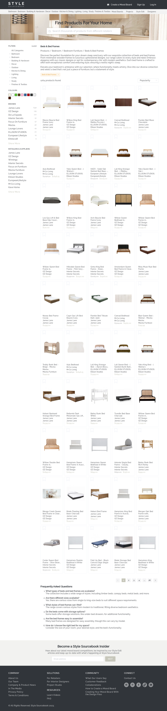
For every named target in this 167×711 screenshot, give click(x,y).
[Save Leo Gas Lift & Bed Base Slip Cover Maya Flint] (44, 185)
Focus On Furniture (22, 122)
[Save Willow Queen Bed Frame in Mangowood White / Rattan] (44, 234)
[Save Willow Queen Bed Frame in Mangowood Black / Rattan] (139, 381)
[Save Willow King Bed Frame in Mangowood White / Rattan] (68, 88)
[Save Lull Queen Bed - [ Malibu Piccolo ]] (92, 88)
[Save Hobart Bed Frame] (92, 479)
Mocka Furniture (16, 170)
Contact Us (130, 678)
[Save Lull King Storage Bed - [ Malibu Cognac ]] (115, 136)
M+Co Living (14, 184)
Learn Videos (53, 695)
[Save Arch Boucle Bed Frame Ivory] (92, 185)
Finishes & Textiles (102, 11)
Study (91, 11)
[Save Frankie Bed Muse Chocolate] (139, 88)
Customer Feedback (95, 681)
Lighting (78, 11)
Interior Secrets (22, 118)
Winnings (12, 160)
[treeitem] (22, 50)
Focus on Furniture (17, 167)
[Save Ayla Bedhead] (44, 136)
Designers (152, 12)
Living (85, 11)
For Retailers (53, 678)
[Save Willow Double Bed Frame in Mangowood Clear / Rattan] (44, 430)
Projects (129, 12)
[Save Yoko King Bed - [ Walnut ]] (139, 332)
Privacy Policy (15, 692)
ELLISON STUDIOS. (22, 132)
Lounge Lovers (22, 128)
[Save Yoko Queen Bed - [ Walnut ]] (68, 136)
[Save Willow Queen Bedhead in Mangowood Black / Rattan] (115, 185)
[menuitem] (153, 4)
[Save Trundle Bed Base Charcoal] (115, 381)
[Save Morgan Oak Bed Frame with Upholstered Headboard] (139, 479)
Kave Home (14, 187)
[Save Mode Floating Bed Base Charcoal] (68, 479)
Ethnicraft (22, 139)
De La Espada (22, 115)
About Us (13, 678)
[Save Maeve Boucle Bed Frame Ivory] (44, 88)
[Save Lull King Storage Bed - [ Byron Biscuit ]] (92, 332)
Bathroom (12, 11)
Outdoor (55, 11)
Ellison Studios (15, 177)
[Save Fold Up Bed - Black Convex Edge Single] (92, 528)
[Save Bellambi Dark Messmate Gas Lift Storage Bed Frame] (68, 381)
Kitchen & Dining (66, 11)
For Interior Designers (58, 681)
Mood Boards (117, 12)
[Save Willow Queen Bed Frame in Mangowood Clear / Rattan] (139, 185)
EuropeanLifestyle (17, 180)
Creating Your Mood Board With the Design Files (102, 693)
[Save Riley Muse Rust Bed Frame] (139, 234)
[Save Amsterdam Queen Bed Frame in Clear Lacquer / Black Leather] (115, 234)
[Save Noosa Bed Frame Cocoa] (44, 283)
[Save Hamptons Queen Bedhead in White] (92, 430)
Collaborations (93, 685)
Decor (47, 11)
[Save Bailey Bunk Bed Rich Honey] (139, 430)
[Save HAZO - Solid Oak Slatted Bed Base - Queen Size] (92, 136)
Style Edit (140, 12)
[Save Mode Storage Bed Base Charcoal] (115, 528)
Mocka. (22, 125)
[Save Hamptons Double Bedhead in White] (68, 528)
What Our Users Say (95, 678)
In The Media (15, 688)
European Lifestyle (22, 135)
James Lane (22, 108)
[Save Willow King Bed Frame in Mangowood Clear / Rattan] (68, 185)
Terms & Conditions (18, 695)
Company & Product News (22, 685)
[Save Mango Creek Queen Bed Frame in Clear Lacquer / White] (44, 479)
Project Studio (54, 685)
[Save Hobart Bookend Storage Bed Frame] (44, 381)
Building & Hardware (35, 11)
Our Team (13, 681)
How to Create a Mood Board (100, 688)
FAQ (49, 698)
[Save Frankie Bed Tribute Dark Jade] (92, 283)
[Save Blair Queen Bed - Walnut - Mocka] (139, 283)
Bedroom (22, 11)
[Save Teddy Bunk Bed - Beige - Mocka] (44, 332)
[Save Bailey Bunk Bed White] (92, 381)
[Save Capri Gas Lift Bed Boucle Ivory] (68, 283)
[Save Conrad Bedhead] (115, 88)
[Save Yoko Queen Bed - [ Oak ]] (139, 136)
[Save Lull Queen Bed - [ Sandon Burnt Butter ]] (115, 332)
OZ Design (22, 111)
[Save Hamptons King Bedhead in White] (139, 528)
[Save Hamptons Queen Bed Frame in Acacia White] (68, 430)
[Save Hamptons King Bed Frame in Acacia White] (115, 479)
